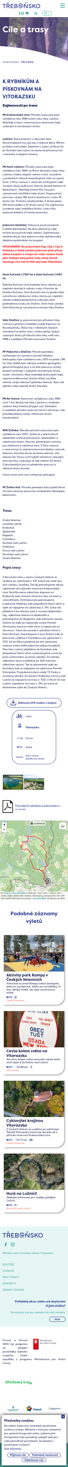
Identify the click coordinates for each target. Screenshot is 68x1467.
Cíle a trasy (27, 61)
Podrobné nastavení (45, 1455)
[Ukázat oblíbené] (27, 13)
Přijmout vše (18, 1455)
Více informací (12, 1448)
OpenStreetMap (19, 893)
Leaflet (6, 893)
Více (57, 1319)
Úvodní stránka (11, 61)
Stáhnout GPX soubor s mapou (37, 703)
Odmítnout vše (34, 1460)
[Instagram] (22, 13)
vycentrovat (39, 823)
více (34, 970)
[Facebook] (19, 13)
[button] (47, 881)
